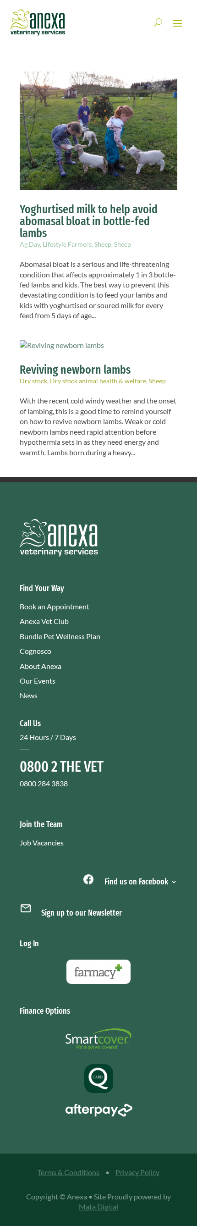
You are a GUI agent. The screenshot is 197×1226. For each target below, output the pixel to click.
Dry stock (33, 381)
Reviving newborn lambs (75, 370)
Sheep (102, 244)
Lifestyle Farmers (67, 244)
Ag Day (30, 244)
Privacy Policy (137, 1172)
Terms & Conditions (68, 1172)
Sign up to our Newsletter (81, 913)
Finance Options (45, 1011)
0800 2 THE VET (62, 766)
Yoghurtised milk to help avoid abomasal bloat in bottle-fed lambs (89, 221)
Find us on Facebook (135, 881)
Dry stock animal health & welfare (98, 381)
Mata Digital (98, 1206)
